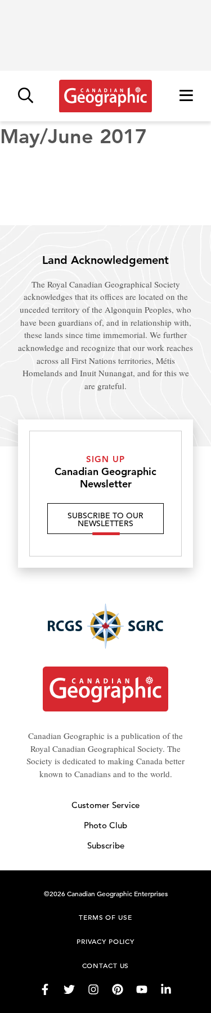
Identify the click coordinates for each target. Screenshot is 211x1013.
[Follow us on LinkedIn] (166, 989)
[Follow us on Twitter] (69, 989)
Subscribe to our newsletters (105, 519)
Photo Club (105, 825)
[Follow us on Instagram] (93, 989)
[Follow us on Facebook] (45, 989)
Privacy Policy (105, 941)
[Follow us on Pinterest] (117, 989)
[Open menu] (186, 96)
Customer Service (105, 805)
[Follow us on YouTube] (141, 989)
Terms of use (105, 916)
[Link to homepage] (105, 96)
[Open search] (25, 96)
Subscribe (105, 845)
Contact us (105, 965)
